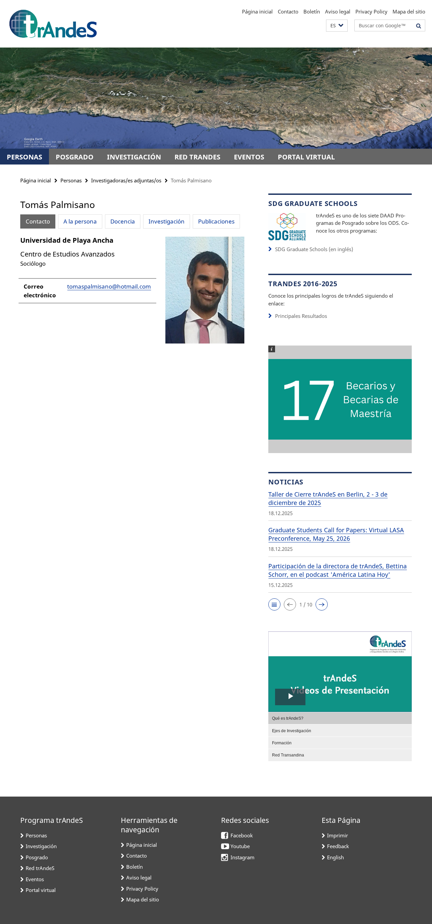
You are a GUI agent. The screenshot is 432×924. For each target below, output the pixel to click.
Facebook (242, 835)
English (335, 857)
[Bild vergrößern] (286, 226)
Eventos (249, 156)
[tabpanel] (132, 292)
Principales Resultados (301, 315)
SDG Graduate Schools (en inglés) (314, 249)
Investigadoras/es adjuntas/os (126, 180)
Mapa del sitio (409, 11)
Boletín (311, 11)
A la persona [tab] (80, 221)
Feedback (338, 846)
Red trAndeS (197, 156)
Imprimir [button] (337, 835)
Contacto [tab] (38, 221)
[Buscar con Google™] (418, 25)
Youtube (240, 846)
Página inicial (257, 11)
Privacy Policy (371, 11)
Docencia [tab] (122, 221)
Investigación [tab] (166, 221)
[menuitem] (340, 718)
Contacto (288, 11)
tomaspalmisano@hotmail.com (109, 286)
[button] (337, 26)
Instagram (242, 857)
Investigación (134, 156)
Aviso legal (337, 11)
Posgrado (74, 156)
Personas (24, 156)
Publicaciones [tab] (216, 221)
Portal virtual (306, 156)
